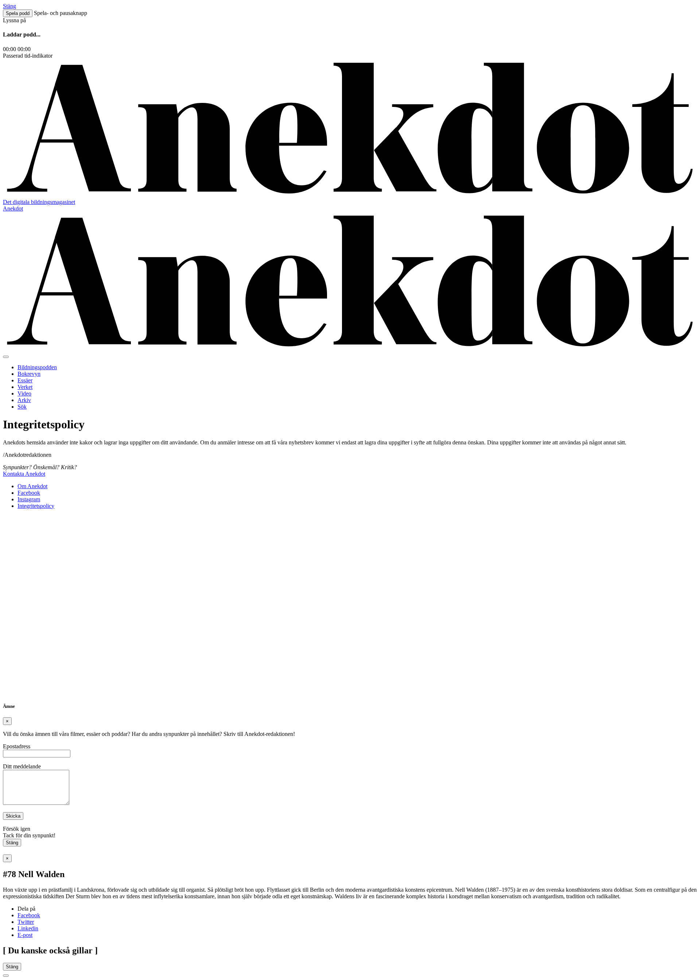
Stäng (12, 842)
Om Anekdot (32, 486)
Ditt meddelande (22, 766)
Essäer (25, 380)
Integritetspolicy (36, 506)
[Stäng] (6, 976)
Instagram (29, 499)
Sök (22, 407)
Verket (25, 387)
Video (24, 393)
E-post (25, 935)
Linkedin (28, 928)
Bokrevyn (29, 374)
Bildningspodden (37, 367)
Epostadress (16, 746)
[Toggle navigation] (6, 357)
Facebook (29, 493)
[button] (17, 13)
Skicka (13, 816)
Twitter (26, 922)
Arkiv (24, 400)
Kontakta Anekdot (24, 474)
